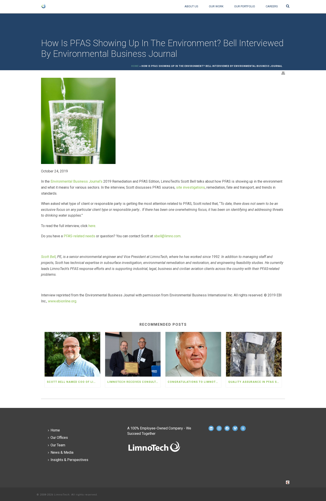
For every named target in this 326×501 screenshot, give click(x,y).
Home (135, 66)
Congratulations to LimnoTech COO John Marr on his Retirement (194, 381)
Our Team (58, 445)
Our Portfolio (244, 6)
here (91, 226)
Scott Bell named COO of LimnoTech (73, 381)
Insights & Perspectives (69, 460)
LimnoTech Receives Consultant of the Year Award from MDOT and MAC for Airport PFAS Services (134, 381)
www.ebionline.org (62, 301)
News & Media (62, 452)
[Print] (283, 73)
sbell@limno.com (167, 236)
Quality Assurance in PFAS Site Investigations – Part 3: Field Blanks (255, 381)
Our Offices (59, 437)
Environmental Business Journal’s (76, 181)
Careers (272, 6)
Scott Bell (48, 257)
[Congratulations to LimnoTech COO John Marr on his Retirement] (193, 354)
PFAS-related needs (80, 236)
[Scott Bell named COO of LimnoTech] (72, 354)
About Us (191, 6)
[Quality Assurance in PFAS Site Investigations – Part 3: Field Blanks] (254, 354)
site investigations (190, 187)
